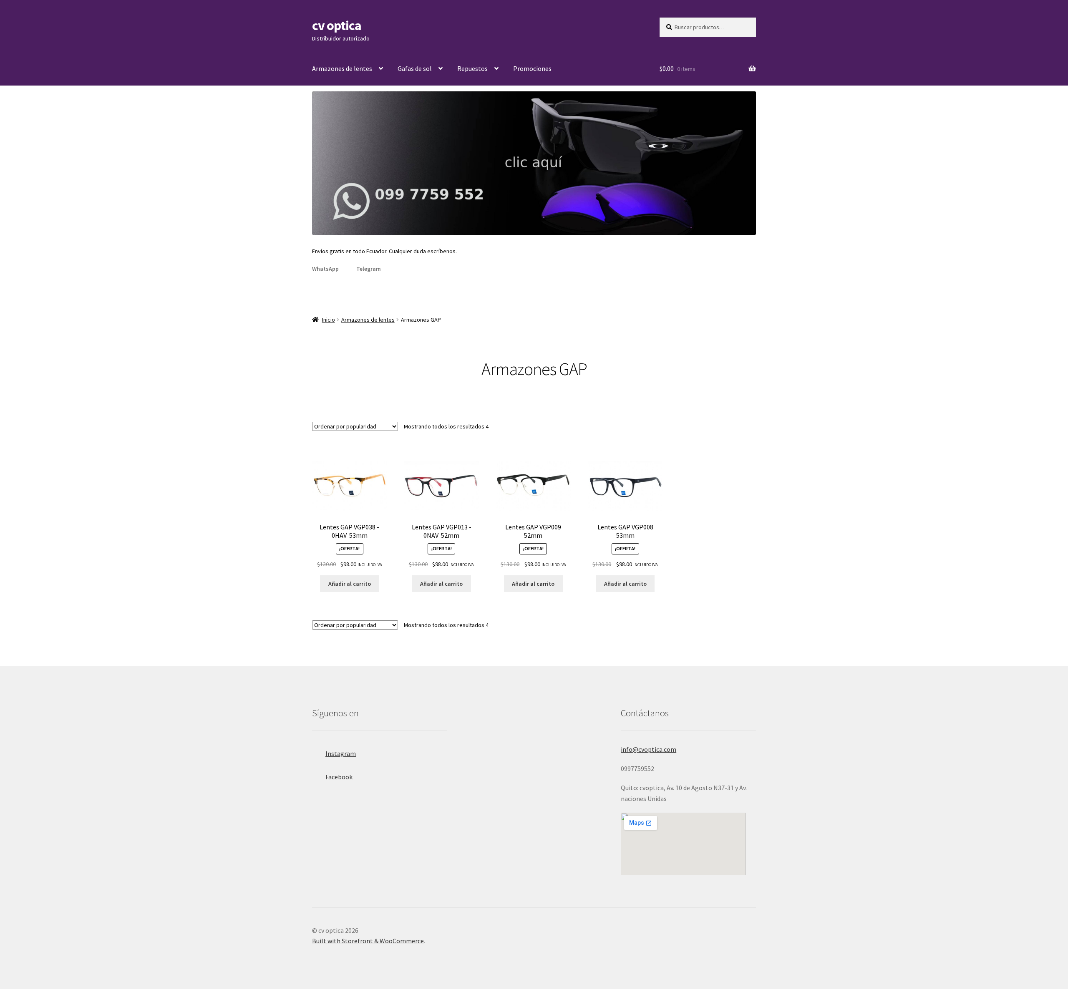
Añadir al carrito (349, 583)
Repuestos (472, 68)
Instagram (340, 753)
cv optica (336, 25)
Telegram (368, 268)
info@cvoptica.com (648, 749)
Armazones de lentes (342, 68)
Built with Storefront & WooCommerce (368, 941)
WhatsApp (325, 268)
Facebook (339, 777)
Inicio (328, 319)
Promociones (532, 68)
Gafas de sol (415, 68)
